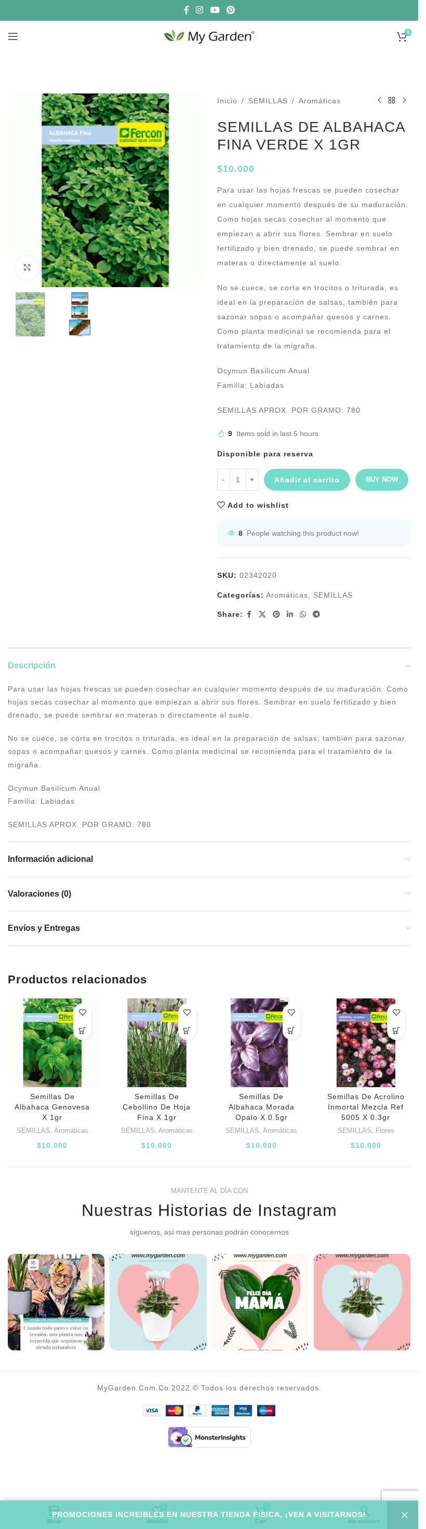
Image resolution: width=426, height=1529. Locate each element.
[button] (82, 1031)
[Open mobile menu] (13, 36)
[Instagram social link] (200, 10)
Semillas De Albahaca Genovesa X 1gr (52, 1106)
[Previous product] (379, 100)
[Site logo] (209, 36)
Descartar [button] (402, 1515)
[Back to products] (391, 100)
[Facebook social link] (186, 10)
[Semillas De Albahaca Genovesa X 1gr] (52, 1042)
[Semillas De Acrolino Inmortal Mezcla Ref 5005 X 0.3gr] (366, 1042)
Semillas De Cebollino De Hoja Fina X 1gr (157, 1106)
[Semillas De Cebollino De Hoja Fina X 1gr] (156, 1042)
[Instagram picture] (56, 1302)
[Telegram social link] (317, 614)
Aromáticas (320, 101)
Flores (385, 1130)
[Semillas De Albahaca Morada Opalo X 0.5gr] (261, 1042)
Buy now (382, 479)
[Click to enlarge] (27, 267)
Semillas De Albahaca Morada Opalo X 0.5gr (262, 1106)
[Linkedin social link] (290, 614)
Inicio (227, 101)
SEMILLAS (268, 101)
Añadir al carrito (307, 480)
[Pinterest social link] (230, 10)
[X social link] (263, 614)
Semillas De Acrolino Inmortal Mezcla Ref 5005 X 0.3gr (366, 1106)
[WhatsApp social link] (303, 614)
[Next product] (404, 100)
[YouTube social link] (215, 10)
